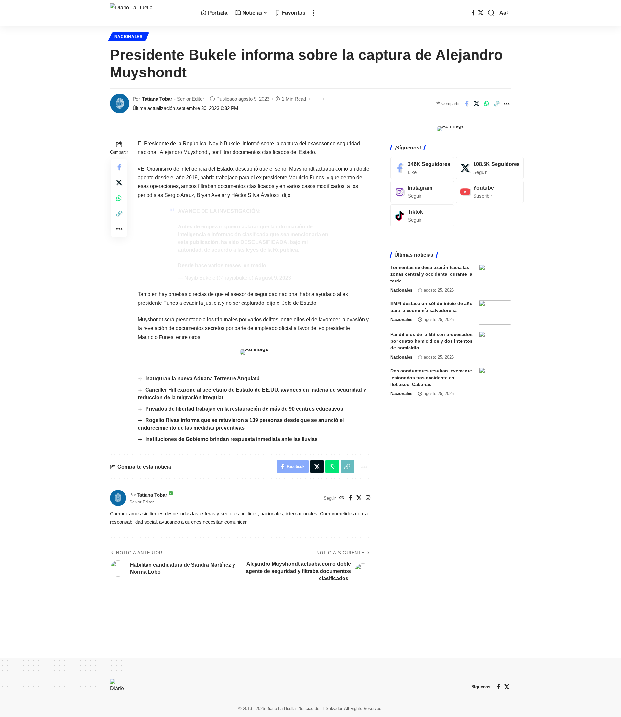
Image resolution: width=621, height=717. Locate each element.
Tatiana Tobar (157, 99)
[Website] (342, 498)
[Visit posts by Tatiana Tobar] (119, 103)
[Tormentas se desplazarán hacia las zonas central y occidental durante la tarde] (495, 276)
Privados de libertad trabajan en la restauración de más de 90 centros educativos (244, 409)
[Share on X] (476, 103)
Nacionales (128, 37)
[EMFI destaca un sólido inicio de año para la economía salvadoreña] (495, 312)
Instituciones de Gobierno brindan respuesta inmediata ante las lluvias (231, 439)
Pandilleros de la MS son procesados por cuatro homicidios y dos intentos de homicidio (431, 341)
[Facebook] (473, 12)
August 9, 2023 (273, 278)
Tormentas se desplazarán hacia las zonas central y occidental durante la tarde (431, 274)
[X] (480, 12)
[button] (313, 13)
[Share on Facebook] (466, 103)
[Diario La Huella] (150, 13)
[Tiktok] (422, 215)
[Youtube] (490, 192)
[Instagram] (368, 498)
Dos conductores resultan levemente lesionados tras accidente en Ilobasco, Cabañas (431, 377)
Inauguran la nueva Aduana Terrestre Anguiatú (202, 378)
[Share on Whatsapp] (486, 103)
